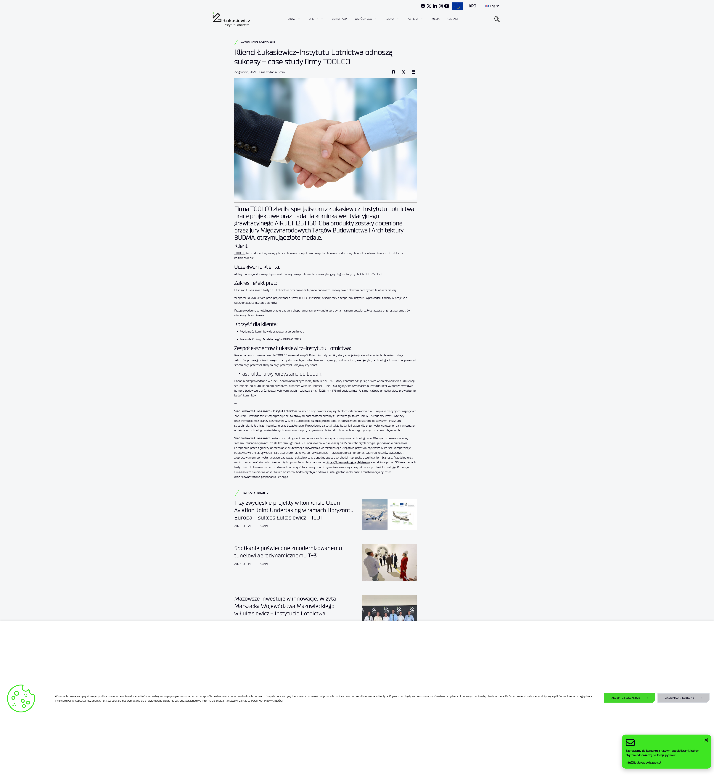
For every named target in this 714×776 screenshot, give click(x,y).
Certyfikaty (340, 18)
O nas (291, 18)
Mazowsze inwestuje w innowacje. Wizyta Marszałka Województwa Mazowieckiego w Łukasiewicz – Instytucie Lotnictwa (285, 606)
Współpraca (363, 18)
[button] (497, 19)
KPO (472, 6)
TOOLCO (239, 253)
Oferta (313, 18)
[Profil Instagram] (441, 6)
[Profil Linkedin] (435, 6)
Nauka (389, 18)
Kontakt (452, 18)
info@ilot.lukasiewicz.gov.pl (643, 762)
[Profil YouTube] (447, 6)
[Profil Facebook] (423, 6)
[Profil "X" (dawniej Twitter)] (429, 6)
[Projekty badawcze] (457, 6)
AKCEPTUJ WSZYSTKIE (626, 697)
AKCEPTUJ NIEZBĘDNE (679, 697)
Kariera (413, 18)
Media (435, 18)
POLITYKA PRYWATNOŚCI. (267, 700)
